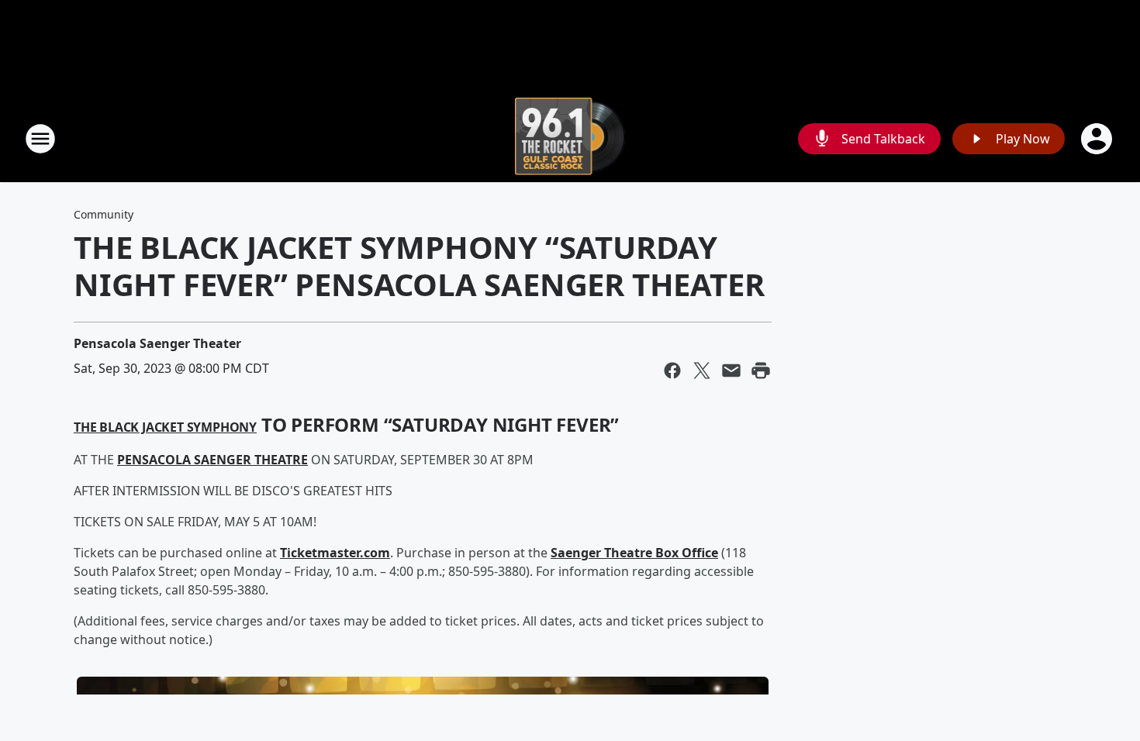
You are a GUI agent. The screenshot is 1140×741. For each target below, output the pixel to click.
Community (103, 214)
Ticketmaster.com (335, 552)
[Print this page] (761, 370)
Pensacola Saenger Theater (157, 343)
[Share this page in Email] (731, 370)
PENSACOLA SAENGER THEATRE (212, 459)
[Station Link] (570, 138)
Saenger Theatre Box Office (634, 552)
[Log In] (1098, 138)
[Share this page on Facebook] (672, 370)
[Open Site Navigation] (40, 138)
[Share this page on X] (702, 370)
